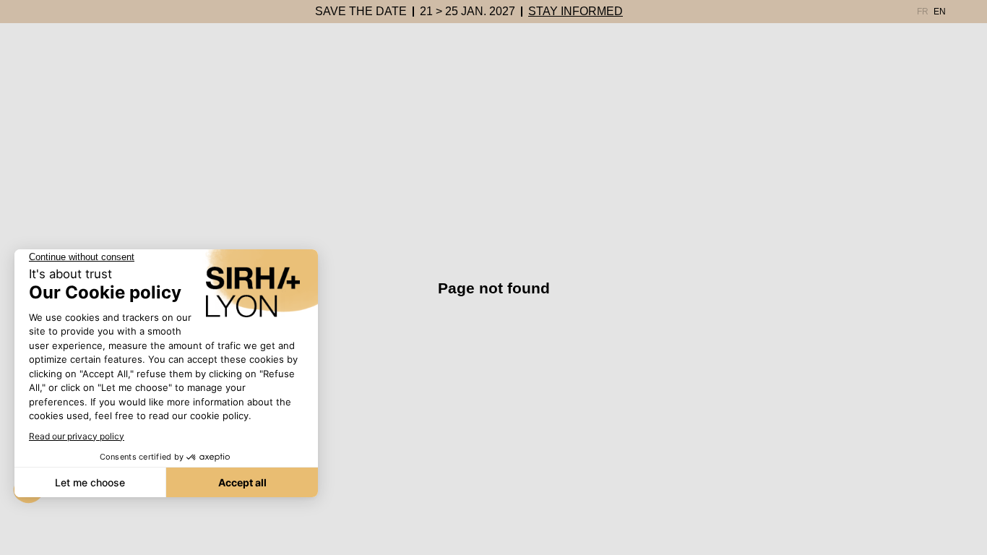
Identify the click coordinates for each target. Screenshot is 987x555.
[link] (361, 11)
